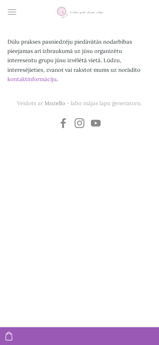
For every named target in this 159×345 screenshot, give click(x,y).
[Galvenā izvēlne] (12, 12)
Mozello (54, 103)
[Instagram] (79, 123)
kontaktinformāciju (32, 79)
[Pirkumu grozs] (9, 336)
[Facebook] (63, 123)
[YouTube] (95, 123)
